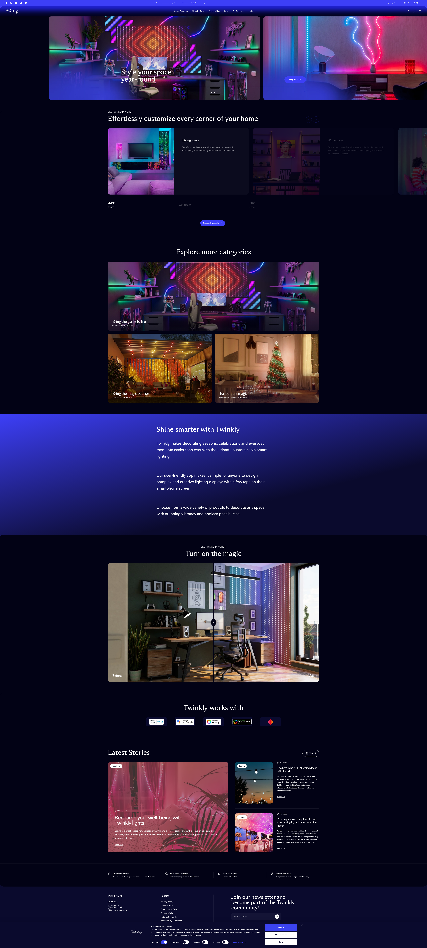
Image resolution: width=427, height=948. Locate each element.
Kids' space (253, 205)
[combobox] (392, 3)
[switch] (186, 942)
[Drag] (213, 622)
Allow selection (281, 935)
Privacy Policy (167, 902)
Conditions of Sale (169, 909)
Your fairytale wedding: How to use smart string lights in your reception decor (297, 822)
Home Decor (116, 766)
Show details (238, 942)
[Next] (204, 3)
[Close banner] (301, 925)
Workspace (185, 206)
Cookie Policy (167, 906)
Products (242, 817)
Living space (111, 205)
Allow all (281, 927)
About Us (112, 902)
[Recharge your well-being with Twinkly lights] (168, 807)
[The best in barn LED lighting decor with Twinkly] (254, 783)
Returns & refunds (169, 917)
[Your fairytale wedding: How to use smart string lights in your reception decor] (254, 832)
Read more (119, 845)
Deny (281, 942)
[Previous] (149, 3)
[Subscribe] (277, 916)
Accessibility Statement (171, 921)
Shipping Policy (167, 913)
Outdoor (242, 766)
